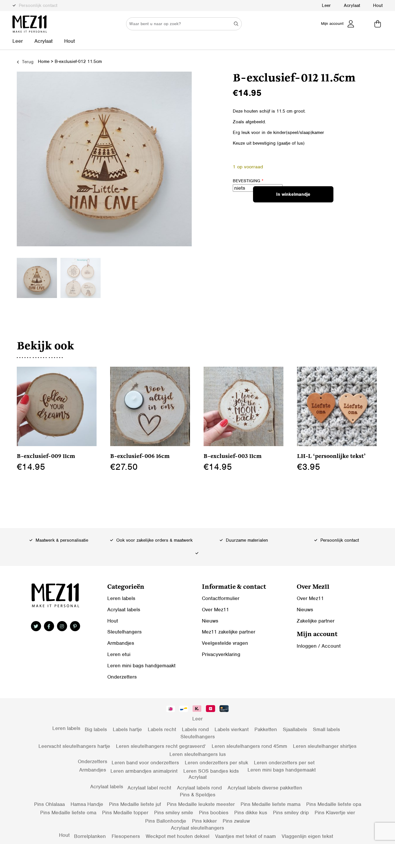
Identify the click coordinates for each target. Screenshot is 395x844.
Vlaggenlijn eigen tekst (307, 836)
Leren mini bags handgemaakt (141, 665)
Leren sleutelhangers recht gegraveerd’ (161, 746)
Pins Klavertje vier (335, 812)
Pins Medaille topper (125, 812)
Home (43, 61)
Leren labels (121, 598)
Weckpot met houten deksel (177, 836)
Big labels (96, 729)
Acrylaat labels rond (199, 788)
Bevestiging (248, 180)
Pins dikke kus (250, 812)
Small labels (326, 729)
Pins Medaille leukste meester (201, 804)
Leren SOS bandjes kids (211, 771)
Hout (378, 5)
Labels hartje (127, 729)
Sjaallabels (295, 729)
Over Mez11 (215, 609)
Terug (27, 62)
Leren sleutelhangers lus (197, 754)
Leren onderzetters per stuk (216, 762)
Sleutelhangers (124, 632)
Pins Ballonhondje (165, 821)
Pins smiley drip (291, 812)
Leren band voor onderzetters (145, 762)
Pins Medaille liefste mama (270, 804)
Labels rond (195, 729)
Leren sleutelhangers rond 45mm (249, 746)
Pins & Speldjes (197, 794)
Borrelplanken (90, 836)
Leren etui (118, 654)
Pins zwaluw (236, 821)
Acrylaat (352, 5)
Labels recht (162, 729)
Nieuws (210, 621)
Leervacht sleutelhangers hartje (74, 746)
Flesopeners (126, 836)
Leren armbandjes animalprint (144, 771)
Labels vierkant (232, 729)
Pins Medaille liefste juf (135, 804)
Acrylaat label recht (149, 788)
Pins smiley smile (173, 812)
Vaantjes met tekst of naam (245, 836)
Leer (326, 5)
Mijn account (332, 23)
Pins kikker (204, 821)
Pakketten (265, 729)
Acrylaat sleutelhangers (197, 828)
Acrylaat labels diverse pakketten (265, 788)
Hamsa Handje (87, 804)
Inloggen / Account (319, 646)
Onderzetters (122, 677)
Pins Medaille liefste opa (333, 804)
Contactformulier (220, 598)
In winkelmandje (293, 194)
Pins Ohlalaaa (49, 804)
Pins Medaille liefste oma (68, 812)
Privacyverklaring (221, 654)
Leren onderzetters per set (284, 762)
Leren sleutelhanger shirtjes (325, 746)
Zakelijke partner (316, 621)
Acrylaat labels (123, 609)
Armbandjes (120, 643)
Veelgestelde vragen (225, 643)
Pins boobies (213, 812)
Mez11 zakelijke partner (228, 632)
